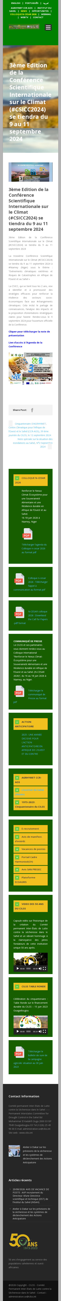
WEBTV (24, 17)
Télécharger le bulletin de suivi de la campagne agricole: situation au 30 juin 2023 (30, 1059)
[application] (31, 962)
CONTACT (38, 17)
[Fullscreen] (44, 968)
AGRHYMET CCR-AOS (22, 7)
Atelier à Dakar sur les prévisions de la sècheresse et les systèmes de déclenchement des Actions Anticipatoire (37, 1155)
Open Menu (48, 27)
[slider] (28, 968)
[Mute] (40, 968)
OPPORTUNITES (40, 11)
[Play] (17, 968)
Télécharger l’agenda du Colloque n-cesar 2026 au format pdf (34, 548)
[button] (30, 962)
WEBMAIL (46, 14)
